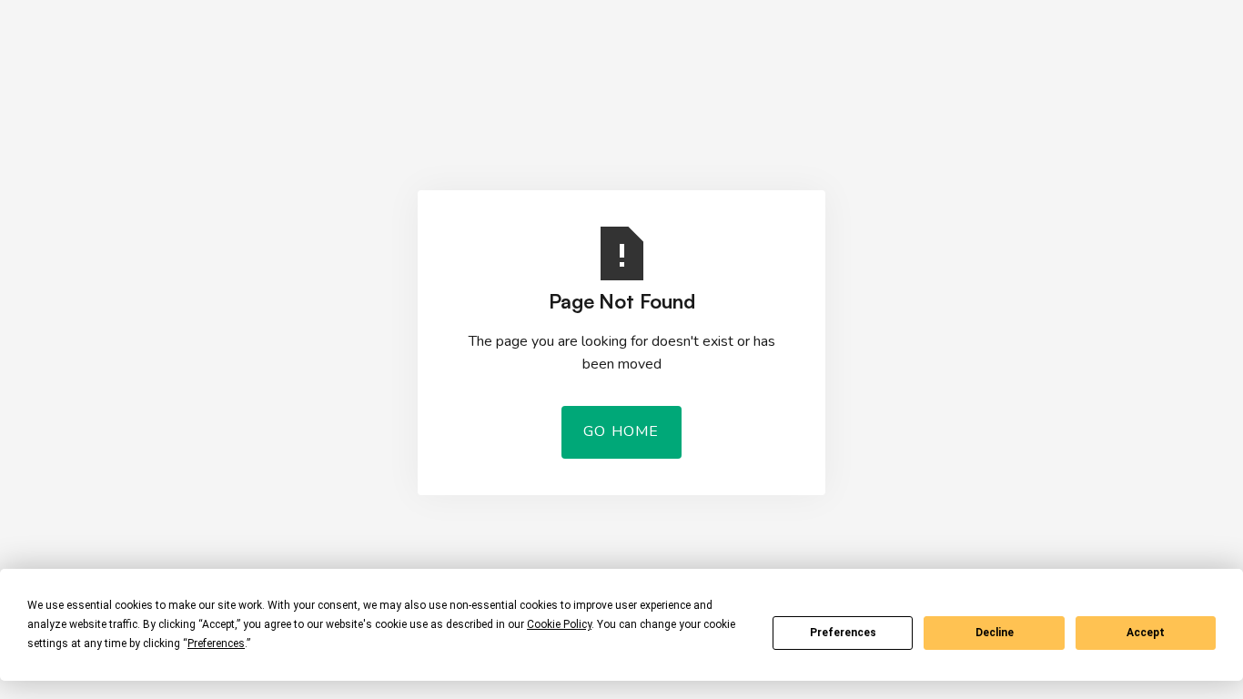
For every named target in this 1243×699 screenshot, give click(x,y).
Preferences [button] (216, 643)
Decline (994, 632)
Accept (1146, 632)
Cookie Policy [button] (559, 624)
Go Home (621, 431)
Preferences (843, 632)
